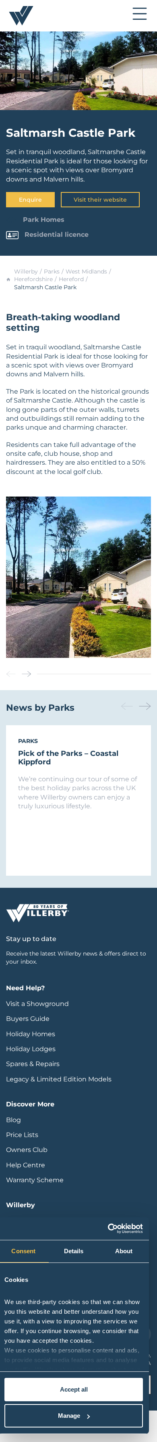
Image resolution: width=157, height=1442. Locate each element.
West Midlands (86, 271)
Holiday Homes (30, 1034)
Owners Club (27, 1150)
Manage (69, 1415)
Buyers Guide (28, 1019)
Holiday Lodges (31, 1049)
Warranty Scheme (35, 1180)
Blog (13, 1120)
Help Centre (25, 1165)
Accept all (74, 1389)
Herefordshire (33, 279)
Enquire (30, 199)
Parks (52, 271)
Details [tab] (74, 1251)
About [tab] (124, 1251)
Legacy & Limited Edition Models (59, 1079)
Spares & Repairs (33, 1064)
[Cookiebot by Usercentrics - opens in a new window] (108, 1228)
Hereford (71, 279)
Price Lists (22, 1135)
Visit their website (100, 199)
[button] (26, 674)
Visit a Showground (37, 1004)
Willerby (26, 271)
